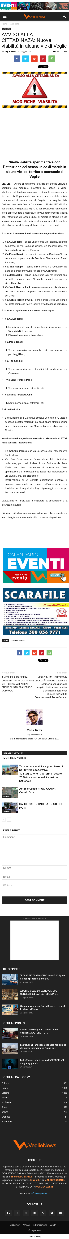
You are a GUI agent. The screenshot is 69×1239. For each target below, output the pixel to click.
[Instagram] (34, 1213)
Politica (5, 1097)
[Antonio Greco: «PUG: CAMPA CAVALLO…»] (10, 792)
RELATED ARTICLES (14, 753)
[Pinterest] (43, 1213)
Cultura (5, 1083)
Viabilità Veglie (18, 640)
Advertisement (40, 1225)
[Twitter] (52, 1213)
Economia (7, 1121)
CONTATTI (54, 1225)
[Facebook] (17, 1213)
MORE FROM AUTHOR (15, 758)
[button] (64, 16)
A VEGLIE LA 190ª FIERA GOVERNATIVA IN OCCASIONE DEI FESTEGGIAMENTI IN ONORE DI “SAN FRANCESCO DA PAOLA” (18, 684)
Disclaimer (15, 1225)
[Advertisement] (34, 132)
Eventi (5, 1087)
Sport (4, 1107)
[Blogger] (8, 1213)
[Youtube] (60, 1213)
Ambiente (6, 29)
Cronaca (6, 1116)
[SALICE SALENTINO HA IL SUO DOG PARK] (10, 807)
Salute (5, 1111)
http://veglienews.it (34, 734)
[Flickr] (26, 1213)
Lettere (5, 1092)
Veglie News (10, 51)
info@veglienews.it (40, 1193)
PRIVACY (26, 1225)
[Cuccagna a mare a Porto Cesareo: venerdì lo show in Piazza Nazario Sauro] (10, 1010)
